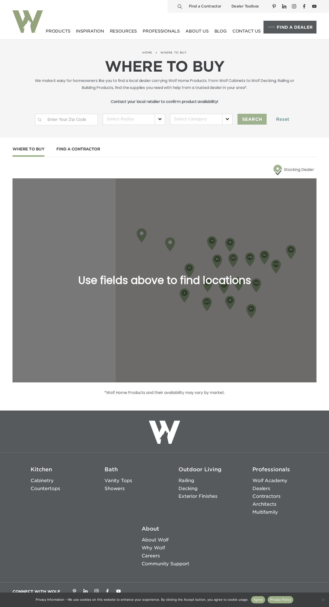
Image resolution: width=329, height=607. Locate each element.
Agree (258, 599)
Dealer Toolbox (245, 6)
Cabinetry (42, 480)
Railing (186, 480)
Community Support (166, 564)
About (150, 529)
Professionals (271, 469)
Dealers (261, 488)
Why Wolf (153, 548)
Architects (264, 504)
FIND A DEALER (295, 27)
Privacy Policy (280, 599)
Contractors (266, 496)
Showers (115, 488)
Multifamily (265, 512)
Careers (151, 556)
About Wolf (155, 540)
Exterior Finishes (197, 496)
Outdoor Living (200, 469)
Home (147, 52)
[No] (323, 599)
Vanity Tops (118, 480)
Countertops (45, 488)
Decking (187, 488)
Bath (111, 469)
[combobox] (134, 119)
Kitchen (41, 469)
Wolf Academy (269, 480)
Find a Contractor (205, 6)
